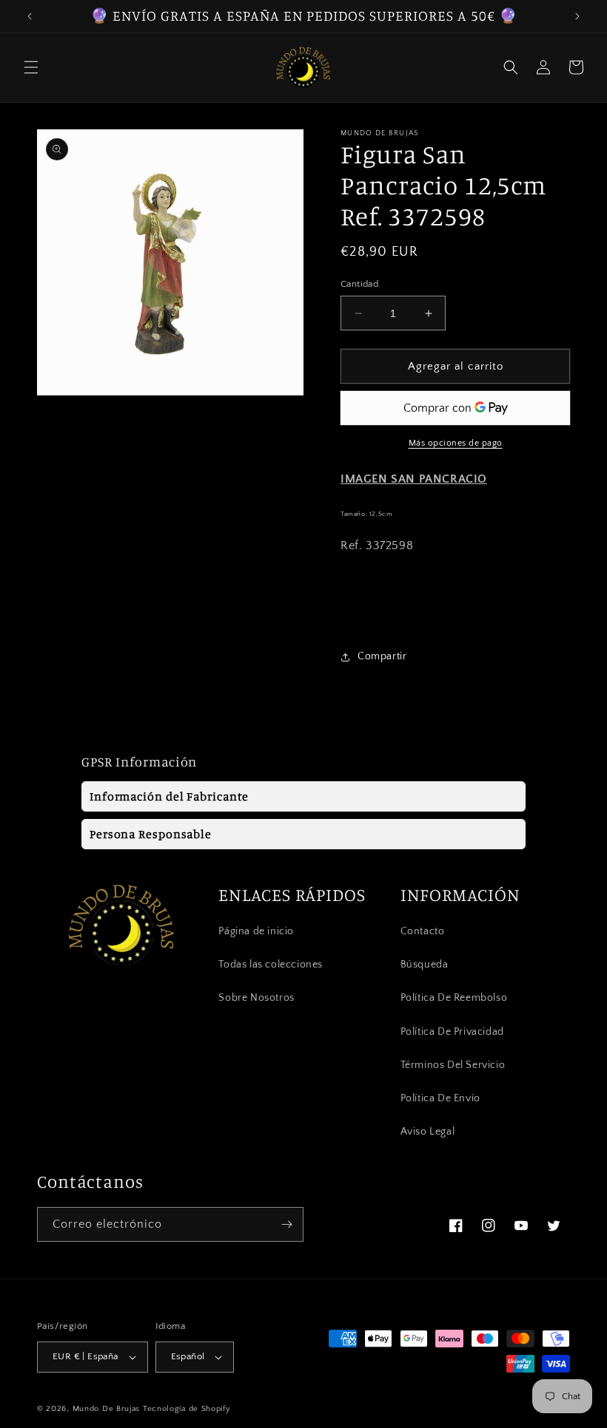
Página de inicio (256, 931)
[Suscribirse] (286, 1224)
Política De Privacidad (452, 1032)
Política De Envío (440, 1098)
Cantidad (359, 284)
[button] (31, 67)
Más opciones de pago (456, 443)
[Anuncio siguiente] (577, 16)
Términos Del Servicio (453, 1065)
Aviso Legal (427, 1132)
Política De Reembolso (454, 998)
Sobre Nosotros (256, 998)
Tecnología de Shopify (187, 1408)
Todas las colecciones (270, 964)
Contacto (422, 931)
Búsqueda (424, 964)
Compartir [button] (382, 656)
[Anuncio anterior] (29, 16)
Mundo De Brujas (107, 1408)
